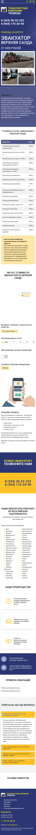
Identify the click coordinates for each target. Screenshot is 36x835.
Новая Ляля (26, 550)
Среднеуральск (27, 567)
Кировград (9, 578)
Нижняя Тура (26, 548)
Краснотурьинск (27, 529)
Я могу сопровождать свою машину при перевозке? (16, 747)
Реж (23, 561)
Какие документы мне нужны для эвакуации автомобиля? (14, 714)
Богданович (10, 544)
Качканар (9, 575)
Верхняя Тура (10, 552)
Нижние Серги (27, 542)
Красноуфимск (27, 533)
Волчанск (9, 556)
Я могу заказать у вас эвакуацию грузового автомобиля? (14, 761)
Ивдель (8, 563)
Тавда (24, 573)
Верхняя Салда (10, 550)
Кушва (24, 535)
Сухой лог (25, 569)
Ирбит (8, 565)
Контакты (7, 804)
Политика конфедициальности (14, 808)
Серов (24, 565)
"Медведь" (18, 11)
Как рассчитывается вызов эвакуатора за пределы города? (16, 754)
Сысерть (25, 571)
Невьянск (25, 539)
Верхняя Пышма (11, 548)
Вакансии (7, 806)
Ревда (24, 559)
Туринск (24, 578)
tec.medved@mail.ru (12, 825)
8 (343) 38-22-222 (12, 20)
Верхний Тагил (10, 546)
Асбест (8, 537)
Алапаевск (9, 531)
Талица (24, 575)
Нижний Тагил (26, 544)
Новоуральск (26, 552)
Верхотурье (9, 554)
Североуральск (27, 563)
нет (6, 342)
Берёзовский (10, 539)
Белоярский (10, 542)
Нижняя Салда (26, 546)
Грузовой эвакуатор (10, 800)
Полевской (25, 556)
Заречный (9, 561)
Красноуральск (27, 531)
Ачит (7, 529)
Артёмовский (10, 535)
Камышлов (9, 571)
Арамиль (9, 533)
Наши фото (7, 802)
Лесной (24, 537)
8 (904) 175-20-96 (12, 23)
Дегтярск (9, 559)
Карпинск (9, 573)
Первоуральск (27, 554)
